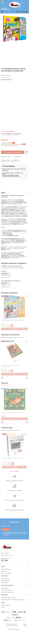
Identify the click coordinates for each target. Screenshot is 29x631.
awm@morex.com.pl (5, 277)
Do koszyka (14, 328)
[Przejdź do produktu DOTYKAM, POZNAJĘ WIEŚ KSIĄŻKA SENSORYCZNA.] (14, 352)
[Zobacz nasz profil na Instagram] (4, 560)
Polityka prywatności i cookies (8, 597)
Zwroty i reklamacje (5, 569)
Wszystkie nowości (5, 385)
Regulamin (10, 532)
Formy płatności (5, 588)
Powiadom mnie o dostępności (14, 152)
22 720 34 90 (6, 553)
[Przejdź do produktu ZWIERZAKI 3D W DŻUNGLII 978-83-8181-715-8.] (14, 399)
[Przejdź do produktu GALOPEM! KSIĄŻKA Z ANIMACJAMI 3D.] (14, 445)
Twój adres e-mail (6, 526)
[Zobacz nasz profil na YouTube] (6, 560)
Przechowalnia (4, 582)
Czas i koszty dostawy (6, 590)
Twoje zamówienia (5, 578)
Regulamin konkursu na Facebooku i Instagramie (12, 599)
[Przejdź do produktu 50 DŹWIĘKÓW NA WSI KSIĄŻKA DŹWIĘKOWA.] (14, 307)
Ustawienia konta (5, 580)
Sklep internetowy (13, 629)
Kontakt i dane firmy (6, 605)
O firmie (3, 607)
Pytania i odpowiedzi (6, 573)
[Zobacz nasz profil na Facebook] (2, 560)
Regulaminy (4, 571)
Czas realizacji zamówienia (7, 592)
